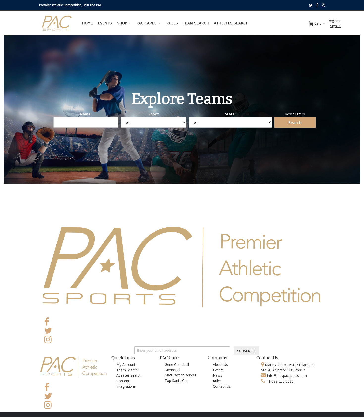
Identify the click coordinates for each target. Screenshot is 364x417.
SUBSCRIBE (246, 351)
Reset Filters (295, 114)
